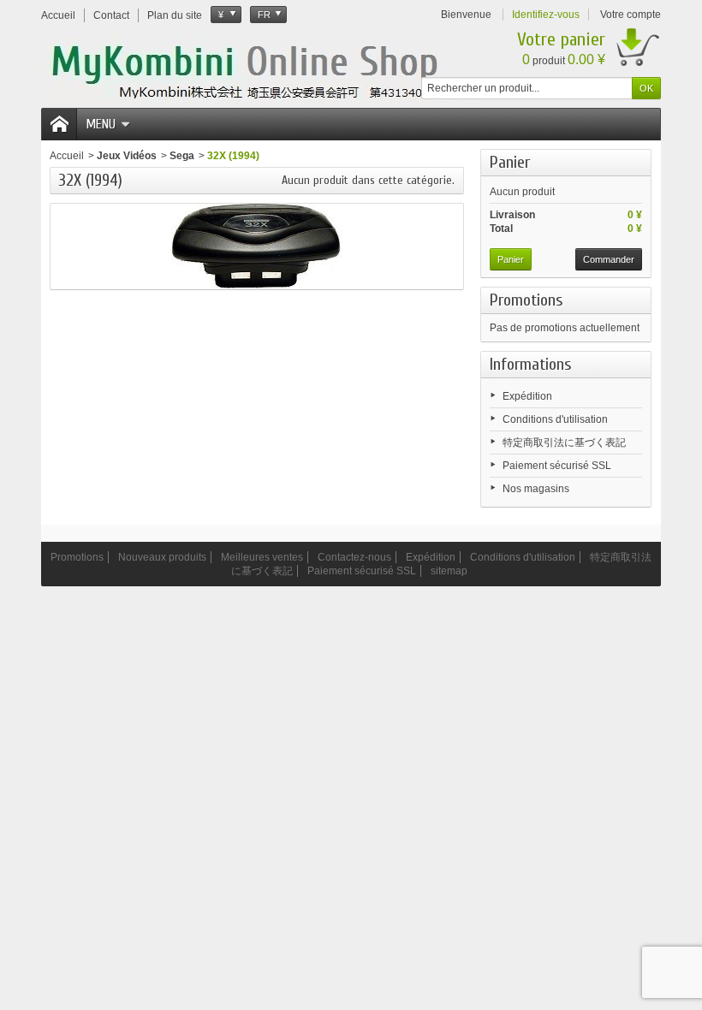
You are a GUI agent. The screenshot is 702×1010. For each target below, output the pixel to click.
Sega (182, 156)
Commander (608, 259)
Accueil (67, 156)
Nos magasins (536, 489)
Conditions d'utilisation (555, 419)
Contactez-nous (354, 557)
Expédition (527, 396)
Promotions (526, 300)
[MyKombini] (274, 69)
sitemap (449, 571)
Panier (510, 162)
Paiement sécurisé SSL (557, 466)
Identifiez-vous (546, 15)
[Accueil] (59, 124)
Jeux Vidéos (127, 156)
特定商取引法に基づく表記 (564, 443)
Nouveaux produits (162, 557)
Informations (531, 364)
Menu (101, 124)
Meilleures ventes (262, 557)
